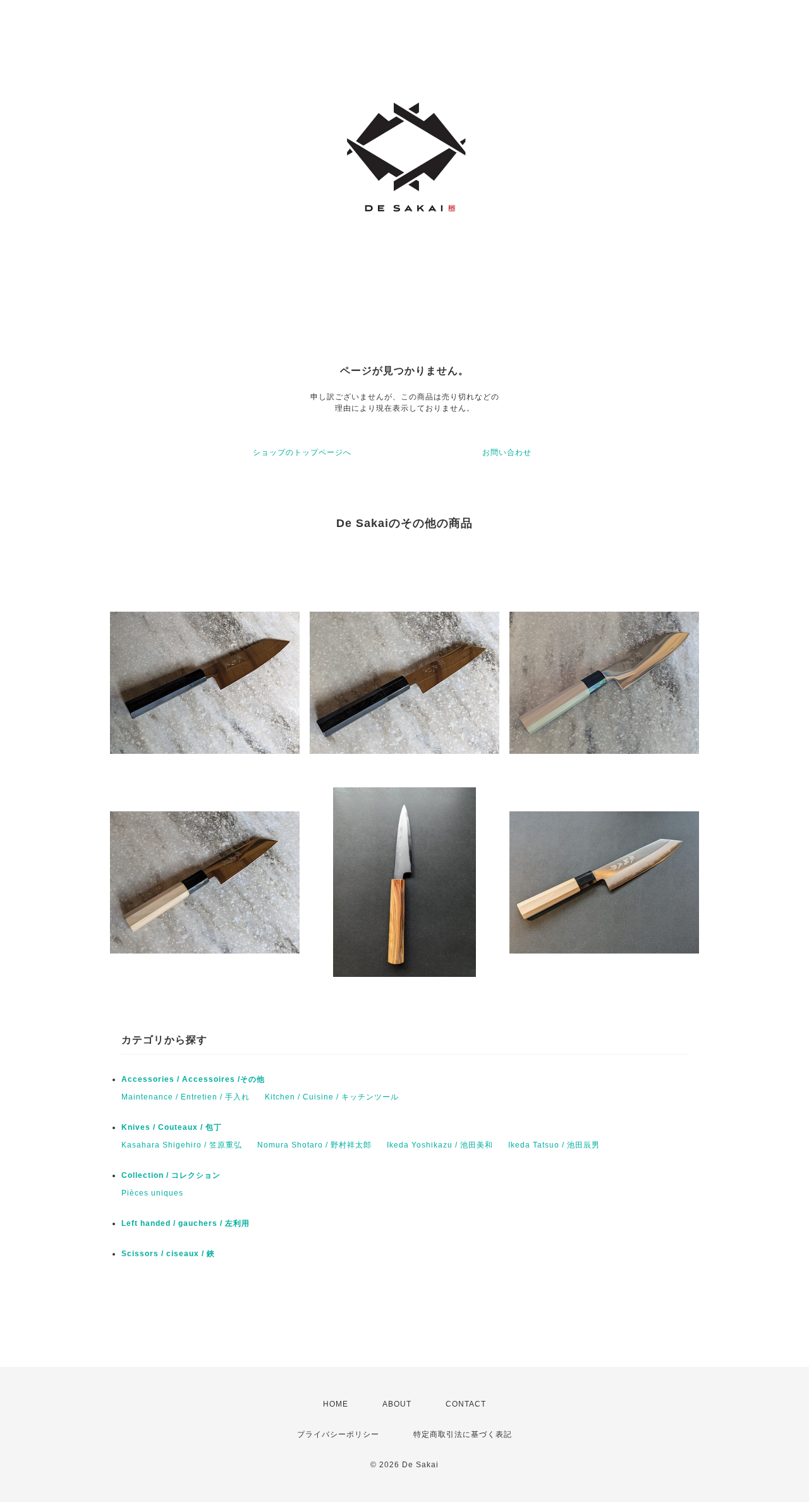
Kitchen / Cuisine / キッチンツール (332, 1097)
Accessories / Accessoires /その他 (193, 1079)
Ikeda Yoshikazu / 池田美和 (440, 1145)
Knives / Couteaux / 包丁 (171, 1127)
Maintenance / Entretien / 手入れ (185, 1097)
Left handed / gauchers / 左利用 (185, 1223)
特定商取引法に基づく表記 (462, 1434)
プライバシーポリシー (338, 1434)
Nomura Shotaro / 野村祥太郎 (314, 1145)
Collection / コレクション (171, 1175)
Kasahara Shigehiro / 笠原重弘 (181, 1145)
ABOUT (396, 1404)
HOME (335, 1404)
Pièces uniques (152, 1193)
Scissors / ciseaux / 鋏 (168, 1253)
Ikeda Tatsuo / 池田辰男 (554, 1145)
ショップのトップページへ (302, 452)
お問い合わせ (507, 452)
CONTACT (466, 1404)
